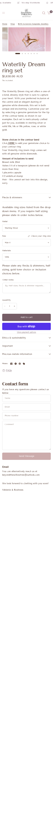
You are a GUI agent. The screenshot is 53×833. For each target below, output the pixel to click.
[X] (15, 363)
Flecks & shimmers (12, 197)
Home (4, 24)
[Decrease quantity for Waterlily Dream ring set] (4, 306)
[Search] (43, 13)
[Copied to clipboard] (24, 363)
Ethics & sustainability (14, 337)
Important (7, 346)
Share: (5, 364)
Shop (12, 24)
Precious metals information (17, 354)
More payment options (26, 332)
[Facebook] (11, 363)
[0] (48, 13)
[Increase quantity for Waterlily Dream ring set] (14, 306)
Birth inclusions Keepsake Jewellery (33, 24)
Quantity (6, 300)
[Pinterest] (19, 363)
